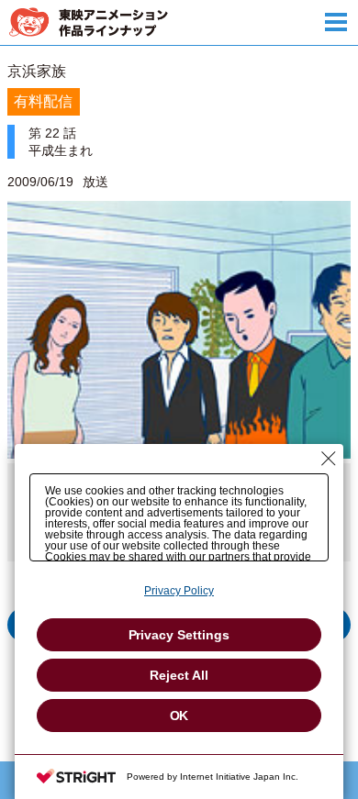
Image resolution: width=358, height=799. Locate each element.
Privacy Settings (179, 634)
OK (179, 715)
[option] (179, 371)
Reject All (179, 675)
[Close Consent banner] (328, 458)
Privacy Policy (179, 590)
